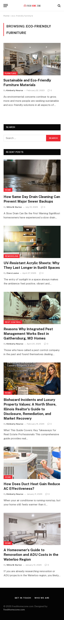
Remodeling (11, 256)
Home (6, 16)
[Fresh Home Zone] (32, 5)
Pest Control (13, 322)
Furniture (10, 73)
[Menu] (5, 5)
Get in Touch (23, 598)
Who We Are (41, 598)
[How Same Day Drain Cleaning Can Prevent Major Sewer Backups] (32, 176)
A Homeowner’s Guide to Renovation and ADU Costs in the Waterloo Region (31, 554)
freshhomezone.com (14, 609)
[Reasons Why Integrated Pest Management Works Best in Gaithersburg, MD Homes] (32, 308)
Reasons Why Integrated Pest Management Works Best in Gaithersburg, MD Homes (28, 333)
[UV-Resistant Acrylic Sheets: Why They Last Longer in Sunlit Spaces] (32, 242)
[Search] (59, 5)
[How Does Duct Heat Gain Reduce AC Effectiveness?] (32, 463)
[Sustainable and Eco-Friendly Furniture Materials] (32, 59)
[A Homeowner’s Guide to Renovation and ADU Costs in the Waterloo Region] (32, 529)
